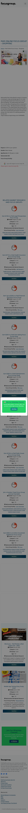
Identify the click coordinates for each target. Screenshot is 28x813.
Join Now (14, 409)
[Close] (26, 399)
